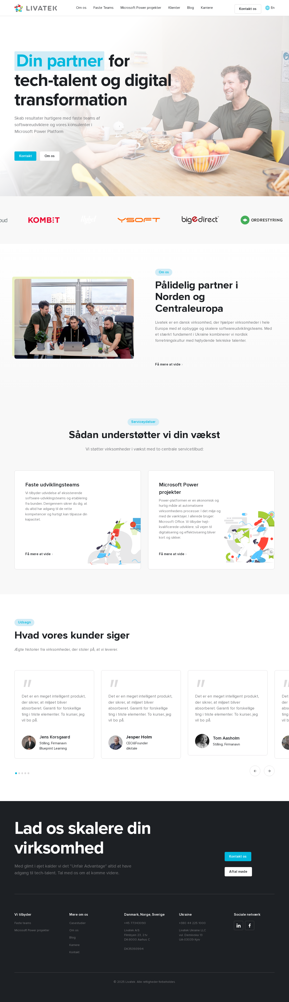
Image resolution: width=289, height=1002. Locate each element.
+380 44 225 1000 (192, 923)
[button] (255, 771)
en (273, 8)
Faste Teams (103, 8)
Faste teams (22, 923)
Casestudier (77, 923)
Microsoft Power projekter (141, 8)
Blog (190, 8)
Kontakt (74, 952)
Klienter (174, 8)
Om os (81, 8)
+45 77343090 (135, 923)
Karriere (207, 8)
